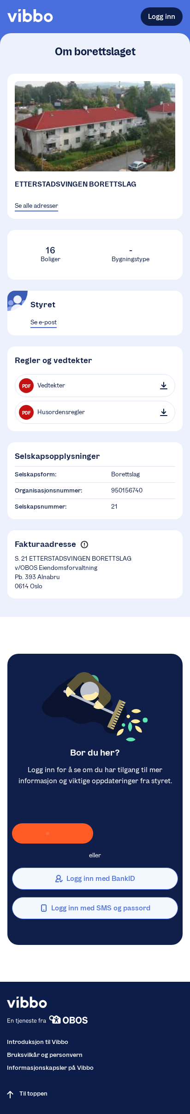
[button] (84, 544)
